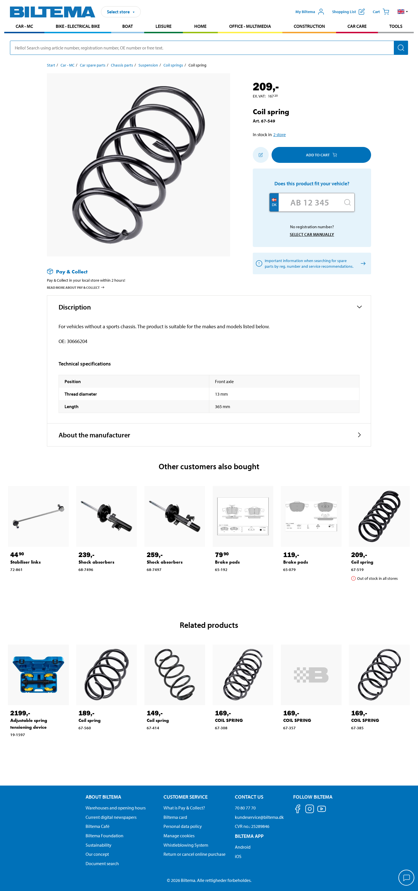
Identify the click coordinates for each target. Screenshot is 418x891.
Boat (127, 26)
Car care (357, 26)
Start (51, 65)
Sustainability (98, 845)
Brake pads (227, 562)
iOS (238, 856)
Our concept (97, 854)
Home (200, 26)
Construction (309, 26)
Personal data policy (183, 826)
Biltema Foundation (104, 835)
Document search (102, 863)
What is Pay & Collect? (184, 808)
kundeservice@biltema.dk (259, 817)
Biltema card (175, 817)
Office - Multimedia (250, 26)
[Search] (401, 48)
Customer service (186, 797)
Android (243, 847)
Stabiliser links (25, 562)
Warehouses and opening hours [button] (116, 808)
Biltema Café (97, 826)
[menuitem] (24, 26)
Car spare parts (92, 65)
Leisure (163, 26)
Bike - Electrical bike (78, 26)
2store (279, 134)
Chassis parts (122, 65)
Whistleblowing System (186, 845)
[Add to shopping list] (261, 155)
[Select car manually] (362, 263)
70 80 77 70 (245, 808)
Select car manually (312, 234)
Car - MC (24, 26)
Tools (395, 26)
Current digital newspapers (111, 817)
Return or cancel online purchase (194, 854)
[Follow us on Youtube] (321, 811)
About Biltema (103, 797)
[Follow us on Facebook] (297, 809)
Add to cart (318, 154)
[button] (403, 11)
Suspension (148, 65)
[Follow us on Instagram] (309, 809)
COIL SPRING (229, 720)
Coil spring (362, 562)
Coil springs (173, 65)
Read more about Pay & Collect (73, 287)
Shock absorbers (96, 562)
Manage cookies (179, 835)
